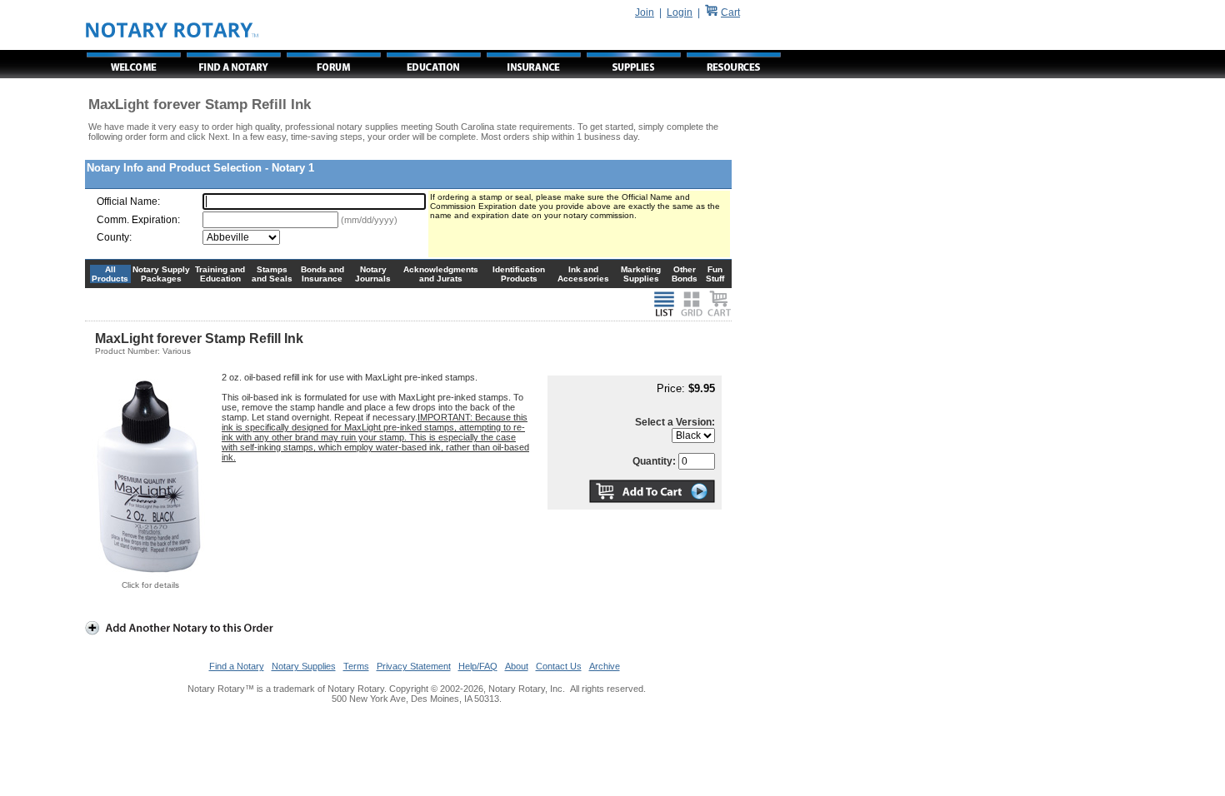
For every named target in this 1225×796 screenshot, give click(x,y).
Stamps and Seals (272, 274)
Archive (604, 666)
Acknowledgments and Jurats (440, 274)
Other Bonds (685, 274)
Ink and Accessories (583, 274)
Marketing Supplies (641, 274)
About (516, 666)
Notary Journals (373, 274)
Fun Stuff (715, 274)
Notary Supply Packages (161, 274)
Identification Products (518, 274)
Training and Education (220, 274)
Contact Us (559, 666)
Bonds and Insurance (322, 274)
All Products (110, 274)
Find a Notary (236, 666)
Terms (356, 666)
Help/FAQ (478, 666)
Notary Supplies (304, 666)
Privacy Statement (414, 666)
